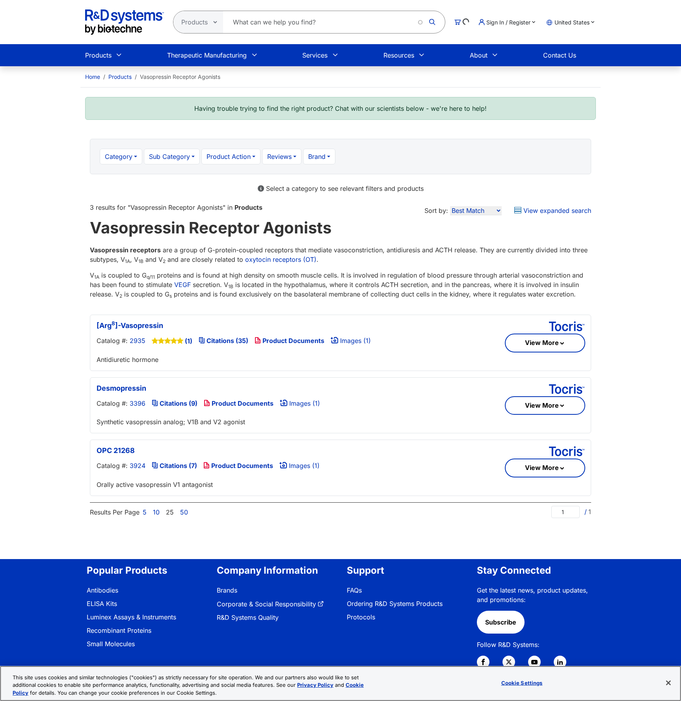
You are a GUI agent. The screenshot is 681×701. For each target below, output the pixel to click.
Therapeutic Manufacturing (207, 55)
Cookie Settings (522, 682)
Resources (398, 55)
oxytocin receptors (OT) (280, 259)
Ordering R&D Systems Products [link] (395, 604)
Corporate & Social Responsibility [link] (266, 604)
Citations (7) (177, 466)
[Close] (668, 683)
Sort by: (436, 210)
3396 (137, 403)
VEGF (182, 285)
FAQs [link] (354, 590)
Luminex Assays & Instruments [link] (131, 617)
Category (118, 156)
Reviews (279, 156)
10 (156, 512)
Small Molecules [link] (111, 644)
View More (542, 343)
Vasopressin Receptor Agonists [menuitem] (180, 76)
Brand (317, 156)
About (478, 55)
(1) (188, 341)
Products (98, 55)
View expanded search (556, 210)
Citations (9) (177, 403)
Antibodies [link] (102, 590)
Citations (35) (226, 341)
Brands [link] (227, 590)
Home (92, 76)
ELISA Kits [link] (102, 604)
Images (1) (354, 341)
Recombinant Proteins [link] (119, 630)
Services (314, 55)
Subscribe (500, 622)
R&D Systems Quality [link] (248, 617)
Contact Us (559, 55)
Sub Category (169, 156)
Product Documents (292, 341)
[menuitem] (92, 77)
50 (184, 512)
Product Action (229, 156)
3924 (137, 466)
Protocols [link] (361, 617)
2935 (137, 341)
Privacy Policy (315, 685)
